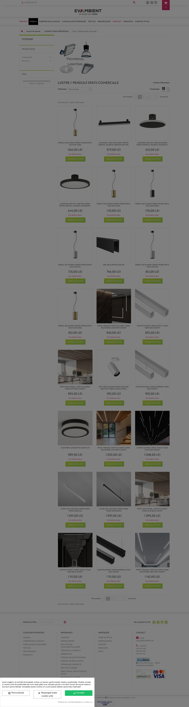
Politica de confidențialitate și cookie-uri (75, 702)
